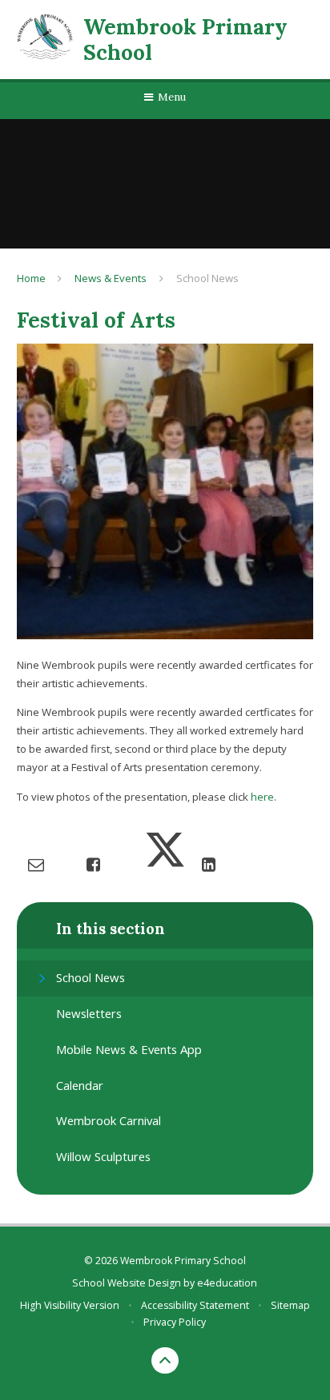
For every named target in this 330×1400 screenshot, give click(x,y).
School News (207, 278)
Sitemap (290, 1305)
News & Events (110, 278)
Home (31, 278)
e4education (227, 1283)
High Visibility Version (69, 1305)
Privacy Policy (174, 1322)
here (262, 796)
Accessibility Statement (195, 1305)
